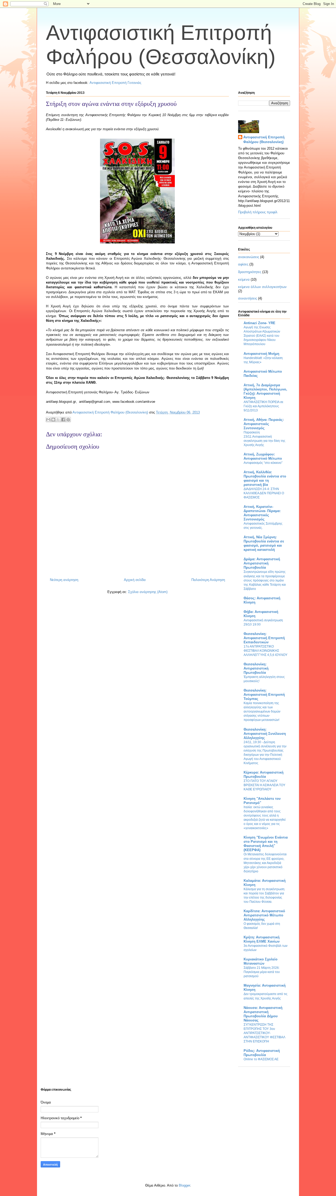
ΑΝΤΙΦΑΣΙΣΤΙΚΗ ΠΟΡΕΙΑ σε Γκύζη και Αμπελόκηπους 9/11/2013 (263, 406)
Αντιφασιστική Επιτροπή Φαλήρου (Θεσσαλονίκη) (264, 139)
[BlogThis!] (53, 419)
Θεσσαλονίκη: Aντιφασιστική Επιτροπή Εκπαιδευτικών (264, 638)
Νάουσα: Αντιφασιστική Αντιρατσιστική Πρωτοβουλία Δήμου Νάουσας (263, 1014)
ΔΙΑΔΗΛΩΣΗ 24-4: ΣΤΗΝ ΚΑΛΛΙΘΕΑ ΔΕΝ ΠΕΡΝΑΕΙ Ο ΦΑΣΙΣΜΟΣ (264, 493)
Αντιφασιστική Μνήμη (261, 354)
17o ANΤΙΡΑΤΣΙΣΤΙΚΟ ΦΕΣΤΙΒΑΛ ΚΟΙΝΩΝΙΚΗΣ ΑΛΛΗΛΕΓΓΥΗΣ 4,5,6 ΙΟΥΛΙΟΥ (265, 651)
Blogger (184, 1185)
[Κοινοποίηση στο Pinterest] (68, 419)
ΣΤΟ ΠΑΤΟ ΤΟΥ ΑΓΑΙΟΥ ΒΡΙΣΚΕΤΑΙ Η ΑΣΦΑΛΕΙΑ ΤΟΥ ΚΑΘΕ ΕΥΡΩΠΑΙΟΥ (264, 785)
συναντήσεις (247, 298)
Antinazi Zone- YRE (259, 323)
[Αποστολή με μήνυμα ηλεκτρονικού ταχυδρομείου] (48, 419)
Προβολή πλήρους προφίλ (257, 212)
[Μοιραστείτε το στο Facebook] (63, 419)
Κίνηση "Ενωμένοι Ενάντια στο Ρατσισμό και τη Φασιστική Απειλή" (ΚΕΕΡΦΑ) (266, 843)
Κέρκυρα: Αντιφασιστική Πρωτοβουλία (264, 774)
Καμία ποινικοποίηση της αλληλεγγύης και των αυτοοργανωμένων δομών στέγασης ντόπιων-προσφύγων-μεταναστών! (262, 711)
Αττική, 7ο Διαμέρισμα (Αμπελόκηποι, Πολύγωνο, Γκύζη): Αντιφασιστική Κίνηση (265, 391)
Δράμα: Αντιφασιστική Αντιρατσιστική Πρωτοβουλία (262, 563)
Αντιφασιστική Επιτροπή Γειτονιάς (115, 83)
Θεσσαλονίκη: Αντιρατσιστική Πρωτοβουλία (256, 668)
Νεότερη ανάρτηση (64, 580)
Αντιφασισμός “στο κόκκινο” (263, 463)
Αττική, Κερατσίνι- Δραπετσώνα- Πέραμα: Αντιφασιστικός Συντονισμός (262, 513)
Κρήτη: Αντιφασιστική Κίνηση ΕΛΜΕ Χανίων (262, 939)
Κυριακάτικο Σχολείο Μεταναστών (260, 961)
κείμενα (244, 279)
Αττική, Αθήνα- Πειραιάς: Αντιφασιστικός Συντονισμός (264, 424)
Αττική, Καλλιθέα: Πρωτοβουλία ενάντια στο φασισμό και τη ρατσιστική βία (265, 478)
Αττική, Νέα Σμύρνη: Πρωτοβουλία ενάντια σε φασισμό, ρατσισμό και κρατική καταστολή (264, 543)
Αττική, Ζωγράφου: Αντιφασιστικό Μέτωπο (263, 456)
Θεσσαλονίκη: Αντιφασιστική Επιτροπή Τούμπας (264, 694)
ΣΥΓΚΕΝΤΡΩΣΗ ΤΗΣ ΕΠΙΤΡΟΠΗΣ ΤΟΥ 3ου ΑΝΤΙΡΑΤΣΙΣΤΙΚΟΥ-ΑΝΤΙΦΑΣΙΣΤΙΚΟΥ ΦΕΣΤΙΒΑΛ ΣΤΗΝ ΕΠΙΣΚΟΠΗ (264, 1033)
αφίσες (243, 264)
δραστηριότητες (249, 272)
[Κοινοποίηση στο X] (58, 419)
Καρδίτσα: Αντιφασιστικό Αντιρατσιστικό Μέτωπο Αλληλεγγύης (264, 915)
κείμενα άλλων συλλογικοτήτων (262, 287)
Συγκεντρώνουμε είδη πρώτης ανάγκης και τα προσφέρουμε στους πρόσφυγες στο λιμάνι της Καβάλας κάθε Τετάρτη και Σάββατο (265, 580)
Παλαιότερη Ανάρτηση (208, 580)
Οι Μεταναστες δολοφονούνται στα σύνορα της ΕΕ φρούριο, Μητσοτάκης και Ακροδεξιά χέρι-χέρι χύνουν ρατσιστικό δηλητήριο (265, 862)
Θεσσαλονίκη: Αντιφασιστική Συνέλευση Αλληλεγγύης (265, 733)
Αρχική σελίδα (135, 580)
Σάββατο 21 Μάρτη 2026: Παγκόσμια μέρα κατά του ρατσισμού (262, 972)
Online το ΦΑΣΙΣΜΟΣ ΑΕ (261, 1059)
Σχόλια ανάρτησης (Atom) (147, 592)
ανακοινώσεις (248, 257)
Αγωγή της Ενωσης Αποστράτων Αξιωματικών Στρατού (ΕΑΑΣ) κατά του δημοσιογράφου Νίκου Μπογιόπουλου (262, 335)
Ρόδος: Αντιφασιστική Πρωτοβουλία (262, 1053)
